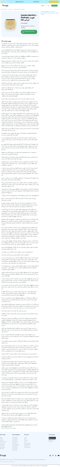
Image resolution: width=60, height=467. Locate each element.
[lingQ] (5, 6)
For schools (2, 443)
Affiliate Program (27, 444)
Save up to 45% (53, 1)
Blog (25, 438)
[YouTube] (58, 455)
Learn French (14, 440)
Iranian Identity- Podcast (19, 9)
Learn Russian (14, 450)
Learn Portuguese (15, 444)
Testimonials (2, 447)
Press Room (26, 445)
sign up (33, 425)
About (1, 437)
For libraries (2, 445)
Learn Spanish (15, 438)
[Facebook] (53, 455)
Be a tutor (26, 440)
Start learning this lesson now (28, 31)
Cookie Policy (12, 461)
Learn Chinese (15, 447)
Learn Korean (14, 448)
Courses (10, 9)
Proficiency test (27, 443)
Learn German (15, 441)
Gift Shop (2, 448)
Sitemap (7, 461)
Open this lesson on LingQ (8, 428)
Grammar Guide (27, 447)
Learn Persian (4, 9)
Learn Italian (14, 443)
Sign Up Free (54, 5)
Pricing (1, 438)
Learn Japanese (15, 445)
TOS (1, 461)
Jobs (25, 441)
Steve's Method (3, 441)
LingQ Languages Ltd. (10, 459)
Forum (25, 437)
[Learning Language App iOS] (52, 438)
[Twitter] (55, 455)
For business (2, 444)
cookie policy (44, 465)
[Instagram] (50, 455)
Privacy (3, 461)
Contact (1, 440)
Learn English (14, 437)
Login (48, 5)
